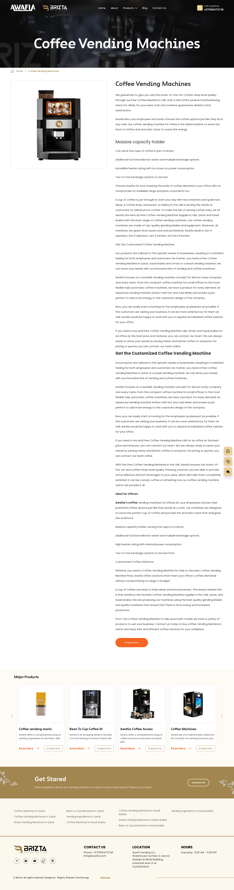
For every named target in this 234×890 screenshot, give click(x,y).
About (114, 8)
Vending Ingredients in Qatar (83, 816)
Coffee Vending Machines (43, 71)
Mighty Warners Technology (73, 877)
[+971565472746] (228, 451)
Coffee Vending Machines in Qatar (35, 816)
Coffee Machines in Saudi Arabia (85, 822)
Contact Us (159, 8)
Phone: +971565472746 (98, 852)
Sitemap (105, 877)
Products (128, 8)
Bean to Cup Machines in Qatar (85, 811)
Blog (144, 8)
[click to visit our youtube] (35, 860)
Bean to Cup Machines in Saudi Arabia (141, 825)
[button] (228, 472)
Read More (26, 748)
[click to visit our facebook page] (17, 860)
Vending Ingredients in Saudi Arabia (192, 811)
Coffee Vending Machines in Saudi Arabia (139, 812)
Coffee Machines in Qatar (29, 811)
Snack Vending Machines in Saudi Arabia (143, 820)
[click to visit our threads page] (53, 860)
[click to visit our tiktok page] (44, 860)
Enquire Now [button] (132, 642)
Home (102, 8)
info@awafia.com (95, 856)
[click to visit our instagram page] (26, 860)
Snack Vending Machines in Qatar (34, 822)
